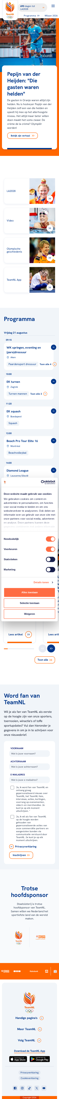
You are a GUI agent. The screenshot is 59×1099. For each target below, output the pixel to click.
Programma (30, 15)
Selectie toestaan (29, 603)
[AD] (46, 971)
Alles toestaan (29, 592)
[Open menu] (53, 6)
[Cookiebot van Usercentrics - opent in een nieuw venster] (41, 482)
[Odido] (17, 971)
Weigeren (29, 613)
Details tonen (41, 582)
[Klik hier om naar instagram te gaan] (22, 1088)
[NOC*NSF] (55, 971)
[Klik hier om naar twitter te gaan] (36, 1088)
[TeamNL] (18, 937)
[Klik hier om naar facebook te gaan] (15, 1088)
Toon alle (43, 659)
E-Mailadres (17, 774)
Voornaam (16, 748)
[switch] (50, 549)
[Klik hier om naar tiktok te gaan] (29, 1088)
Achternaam (18, 761)
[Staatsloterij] (5, 971)
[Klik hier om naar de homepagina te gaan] (10, 10)
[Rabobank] (34, 971)
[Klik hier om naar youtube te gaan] (44, 1088)
